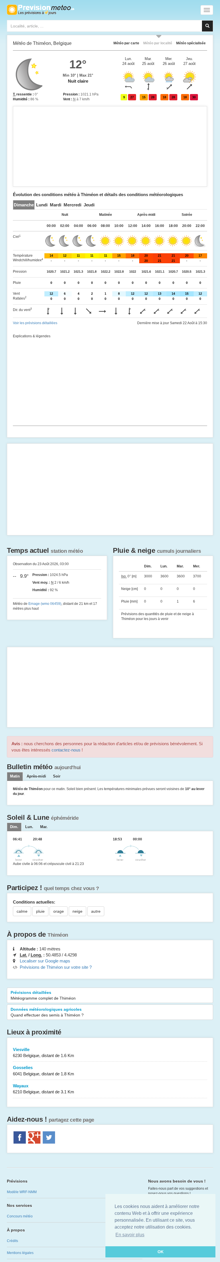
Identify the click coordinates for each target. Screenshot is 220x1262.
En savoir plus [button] (129, 1234)
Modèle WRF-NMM (22, 1192)
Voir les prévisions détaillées (35, 323)
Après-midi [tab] (36, 776)
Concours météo (20, 1216)
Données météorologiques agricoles (47, 1012)
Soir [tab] (56, 776)
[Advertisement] (110, 146)
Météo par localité (157, 43)
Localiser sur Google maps (45, 960)
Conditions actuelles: (34, 902)
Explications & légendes (31, 336)
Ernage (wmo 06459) (44, 604)
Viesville (43, 1052)
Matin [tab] (15, 776)
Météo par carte (126, 43)
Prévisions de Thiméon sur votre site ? (56, 967)
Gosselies (43, 1070)
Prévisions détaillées (43, 995)
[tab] (24, 205)
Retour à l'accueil (40, 10)
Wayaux (43, 1088)
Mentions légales (20, 1253)
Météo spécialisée (191, 43)
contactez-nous (66, 749)
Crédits (12, 1241)
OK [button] (161, 1251)
